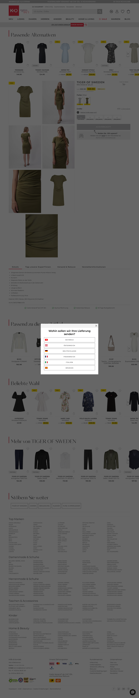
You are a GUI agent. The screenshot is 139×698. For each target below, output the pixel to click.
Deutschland (69, 351)
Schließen (96, 326)
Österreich (69, 345)
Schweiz (69, 340)
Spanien (70, 368)
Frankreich (69, 357)
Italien (69, 362)
